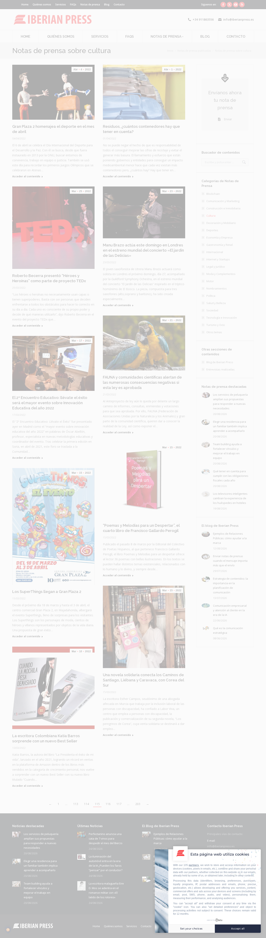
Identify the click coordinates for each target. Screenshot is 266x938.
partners (194, 865)
